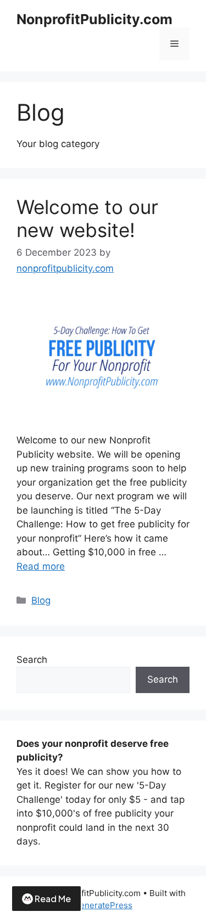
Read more (40, 566)
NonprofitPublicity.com (94, 19)
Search (31, 659)
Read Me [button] (53, 898)
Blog (41, 600)
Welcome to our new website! (87, 218)
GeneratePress (103, 905)
